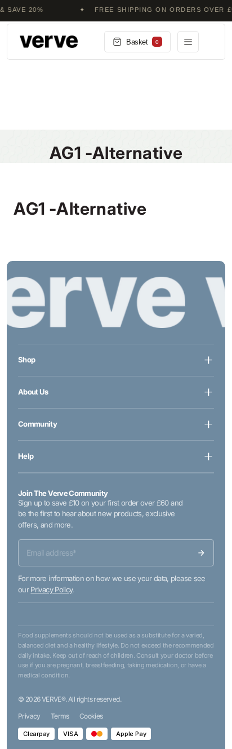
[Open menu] (188, 41)
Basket (142, 42)
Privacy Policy (51, 589)
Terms (60, 716)
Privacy (29, 716)
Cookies (91, 716)
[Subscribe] (201, 553)
